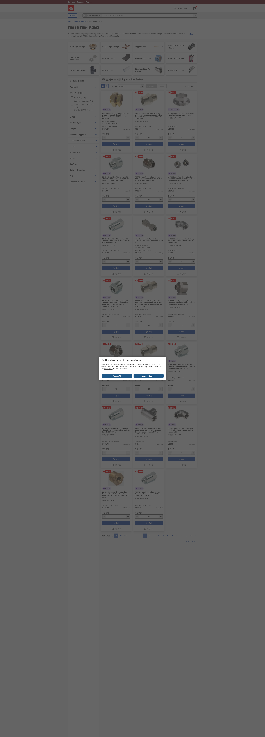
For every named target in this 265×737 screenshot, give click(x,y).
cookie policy (108, 369)
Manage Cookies (148, 376)
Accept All (117, 376)
